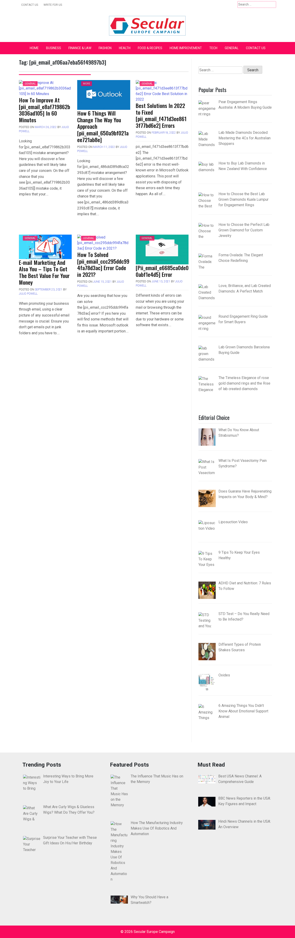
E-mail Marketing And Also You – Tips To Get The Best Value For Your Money (44, 272)
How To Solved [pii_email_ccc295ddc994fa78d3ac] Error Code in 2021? (103, 264)
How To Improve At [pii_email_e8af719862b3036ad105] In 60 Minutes (44, 110)
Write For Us (53, 4)
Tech (213, 48)
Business (53, 48)
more (86, 83)
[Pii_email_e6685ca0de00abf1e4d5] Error (162, 270)
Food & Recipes (150, 48)
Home (34, 48)
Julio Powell (28, 293)
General (232, 48)
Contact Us (29, 4)
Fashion (105, 48)
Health (124, 48)
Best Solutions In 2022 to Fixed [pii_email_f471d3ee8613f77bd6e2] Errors (161, 115)
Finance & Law (79, 48)
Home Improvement (186, 48)
